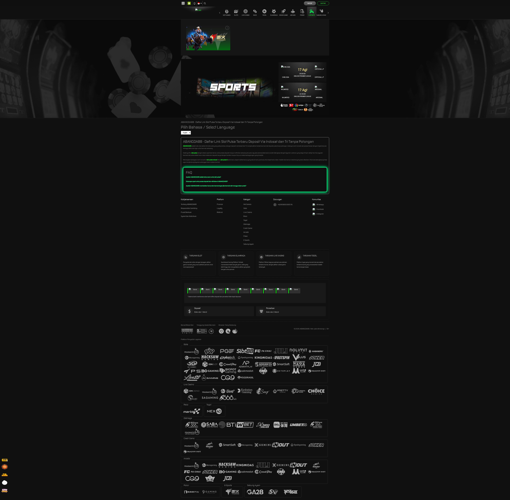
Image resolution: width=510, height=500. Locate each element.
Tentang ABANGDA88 (189, 204)
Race (255, 15)
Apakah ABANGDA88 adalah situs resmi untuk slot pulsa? (203, 177)
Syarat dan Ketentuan (188, 216)
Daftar (323, 3)
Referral (220, 212)
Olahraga (274, 15)
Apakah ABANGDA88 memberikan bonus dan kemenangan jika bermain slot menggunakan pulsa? (216, 186)
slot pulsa (194, 153)
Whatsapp (320, 204)
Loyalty (219, 208)
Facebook (320, 209)
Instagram (320, 214)
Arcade (293, 15)
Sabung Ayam (321, 15)
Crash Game (283, 15)
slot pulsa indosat (212, 160)
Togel (264, 15)
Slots (236, 15)
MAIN (208, 37)
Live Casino (245, 15)
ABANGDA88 (187, 146)
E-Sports (312, 15)
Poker (302, 15)
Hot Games (226, 15)
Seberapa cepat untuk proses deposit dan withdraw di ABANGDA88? (207, 181)
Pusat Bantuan (186, 212)
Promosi (220, 204)
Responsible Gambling (189, 208)
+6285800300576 (285, 204)
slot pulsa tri (224, 160)
